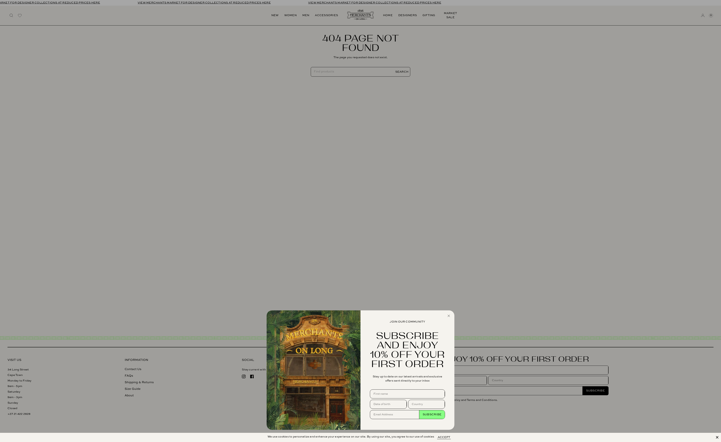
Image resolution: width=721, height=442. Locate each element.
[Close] (717, 437)
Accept (444, 437)
